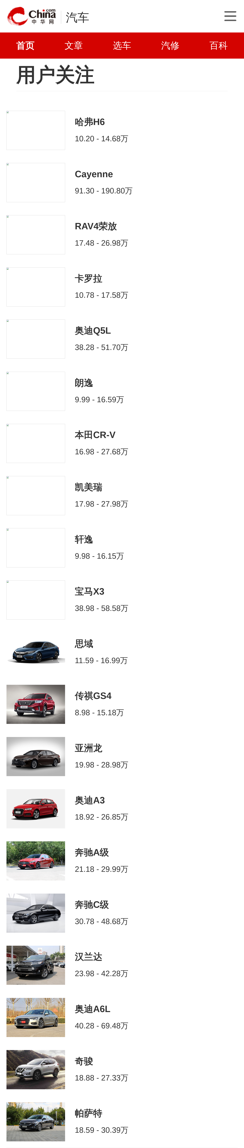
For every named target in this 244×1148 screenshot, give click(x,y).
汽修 (170, 45)
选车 (122, 45)
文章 (74, 45)
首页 (25, 45)
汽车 (77, 17)
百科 (218, 45)
